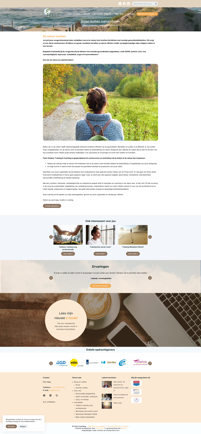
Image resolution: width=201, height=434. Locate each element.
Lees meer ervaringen (100, 286)
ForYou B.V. (100, 428)
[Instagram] (120, 3)
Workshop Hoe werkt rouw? (87, 411)
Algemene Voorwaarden (97, 426)
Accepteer (11, 426)
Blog (116, 14)
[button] (51, 237)
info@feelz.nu (54, 390)
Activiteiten (98, 14)
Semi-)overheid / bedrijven (86, 396)
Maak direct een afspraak (146, 14)
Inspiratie (107, 14)
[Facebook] (124, 3)
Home (85, 25)
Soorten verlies (82, 388)
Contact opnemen (51, 206)
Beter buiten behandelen (85, 417)
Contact (130, 14)
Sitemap (125, 426)
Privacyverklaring (113, 426)
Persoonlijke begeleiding (85, 394)
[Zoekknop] (156, 4)
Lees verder (67, 254)
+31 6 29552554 (58, 387)
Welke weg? (117, 403)
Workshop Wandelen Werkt (86, 414)
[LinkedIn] (128, 3)
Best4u (123, 428)
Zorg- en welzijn (82, 399)
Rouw (78, 385)
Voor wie (86, 14)
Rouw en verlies (74, 14)
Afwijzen (23, 426)
